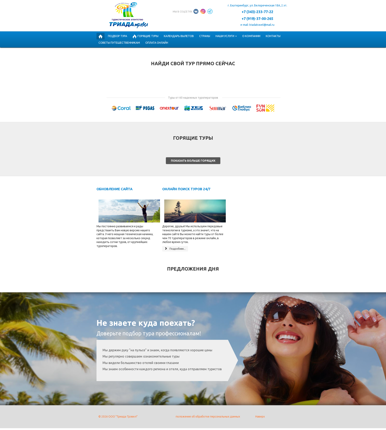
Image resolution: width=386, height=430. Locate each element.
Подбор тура (117, 36)
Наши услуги (225, 36)
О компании (251, 36)
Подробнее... (177, 248)
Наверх (260, 416)
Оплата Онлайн (156, 42)
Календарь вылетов (179, 36)
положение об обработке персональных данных (208, 416)
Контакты (273, 36)
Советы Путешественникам (119, 42)
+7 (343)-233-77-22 (257, 12)
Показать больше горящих (193, 160)
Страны (204, 36)
